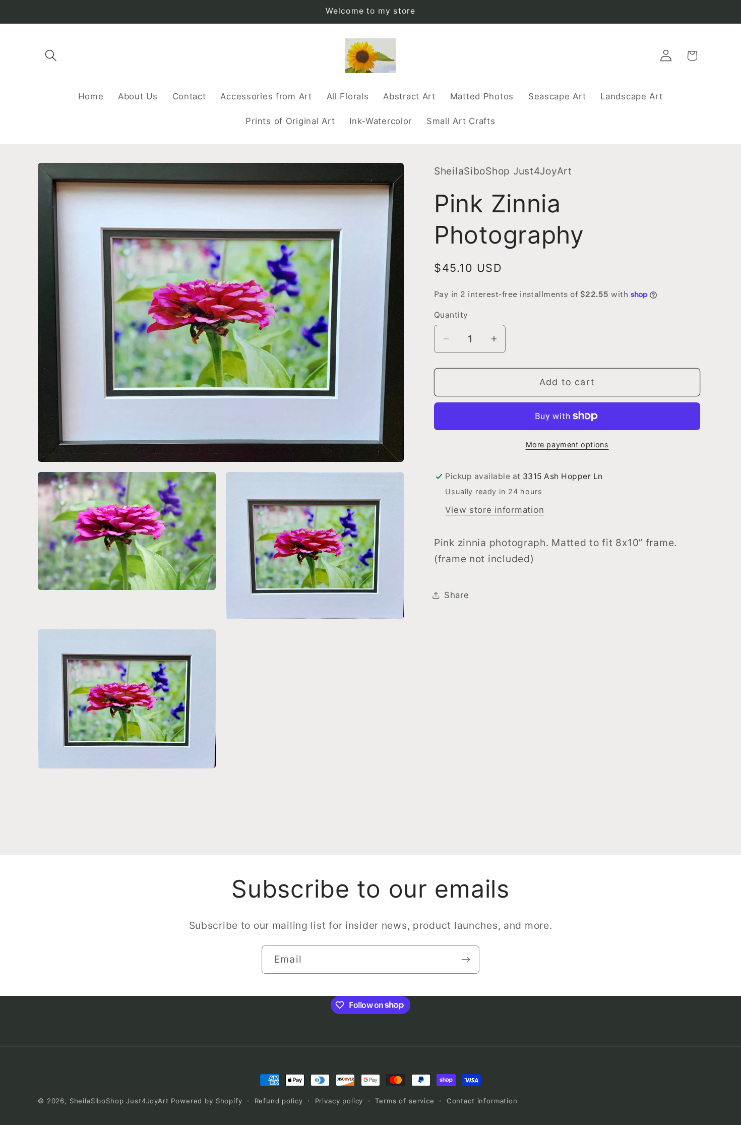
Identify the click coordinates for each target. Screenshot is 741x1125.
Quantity (451, 315)
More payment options (567, 444)
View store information (494, 510)
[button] (51, 55)
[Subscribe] (465, 959)
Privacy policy (339, 1101)
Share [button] (456, 595)
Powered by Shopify (206, 1101)
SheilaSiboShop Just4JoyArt (119, 1101)
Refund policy (279, 1101)
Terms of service (404, 1101)
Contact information (482, 1101)
